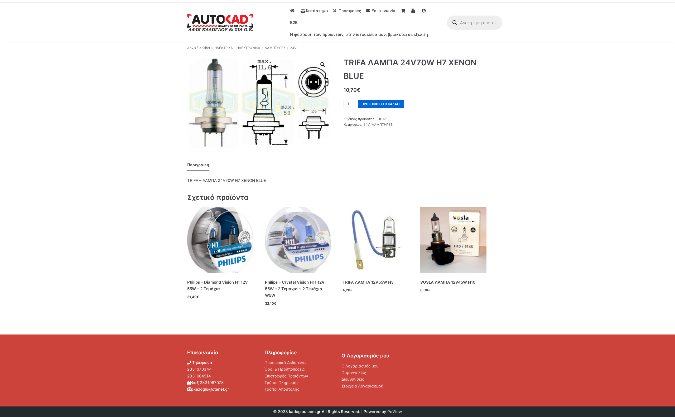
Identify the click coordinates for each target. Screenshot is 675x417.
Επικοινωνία (384, 10)
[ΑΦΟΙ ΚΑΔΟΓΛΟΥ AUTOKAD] (220, 22)
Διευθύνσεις (352, 379)
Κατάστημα (317, 10)
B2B (294, 22)
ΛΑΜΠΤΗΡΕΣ (275, 48)
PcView (394, 411)
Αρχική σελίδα (198, 48)
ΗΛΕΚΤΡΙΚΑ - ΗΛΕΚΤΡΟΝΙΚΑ (237, 48)
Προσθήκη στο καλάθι (380, 104)
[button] (322, 64)
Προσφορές (350, 10)
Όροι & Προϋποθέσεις (284, 369)
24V (293, 48)
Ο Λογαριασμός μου (360, 365)
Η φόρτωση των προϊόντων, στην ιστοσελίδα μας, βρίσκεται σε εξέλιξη (359, 34)
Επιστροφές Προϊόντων (286, 376)
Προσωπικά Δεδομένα (285, 362)
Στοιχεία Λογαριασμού (362, 386)
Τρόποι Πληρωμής (281, 382)
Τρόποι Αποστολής (281, 389)
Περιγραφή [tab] (198, 164)
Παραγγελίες (353, 372)
